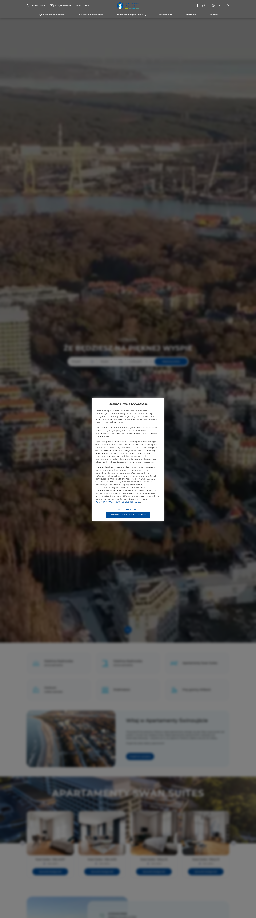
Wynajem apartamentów (51, 14)
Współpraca (165, 14)
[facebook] (198, 5)
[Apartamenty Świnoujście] (128, 5)
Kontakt (214, 14)
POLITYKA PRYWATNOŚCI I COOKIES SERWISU (117, 502)
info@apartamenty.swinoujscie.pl (72, 5)
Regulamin (191, 14)
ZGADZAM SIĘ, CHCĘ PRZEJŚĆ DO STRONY (128, 515)
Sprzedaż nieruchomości (91, 14)
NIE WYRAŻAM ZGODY (128, 509)
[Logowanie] (227, 5)
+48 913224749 (37, 5)
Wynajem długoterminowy (131, 14)
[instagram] (204, 5)
